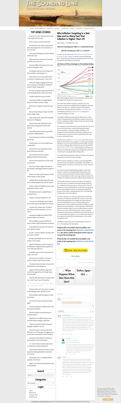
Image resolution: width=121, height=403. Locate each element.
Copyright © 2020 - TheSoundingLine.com (41, 401)
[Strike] (68, 302)
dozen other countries (68, 148)
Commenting (65, 28)
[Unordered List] (72, 302)
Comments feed (33, 395)
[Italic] (65, 302)
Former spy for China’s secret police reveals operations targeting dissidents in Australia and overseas (40, 352)
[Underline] (66, 302)
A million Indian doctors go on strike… (40, 96)
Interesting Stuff (89, 28)
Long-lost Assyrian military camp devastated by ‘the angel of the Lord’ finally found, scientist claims (39, 272)
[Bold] (63, 302)
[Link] (77, 302)
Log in (31, 391)
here (78, 47)
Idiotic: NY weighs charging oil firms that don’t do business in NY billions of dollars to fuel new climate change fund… (40, 85)
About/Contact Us (40, 28)
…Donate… (57, 28)
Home (32, 28)
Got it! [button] (108, 399)
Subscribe (50, 28)
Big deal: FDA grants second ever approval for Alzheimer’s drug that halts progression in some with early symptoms (40, 246)
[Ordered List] (70, 302)
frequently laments (75, 112)
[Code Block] (75, 302)
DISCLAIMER (79, 28)
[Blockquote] (73, 302)
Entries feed (32, 393)
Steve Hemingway (66, 315)
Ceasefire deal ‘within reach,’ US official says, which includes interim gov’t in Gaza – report (39, 209)
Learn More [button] (107, 396)
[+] (80, 302)
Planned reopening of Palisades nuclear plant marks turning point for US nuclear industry (39, 125)
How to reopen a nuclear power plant (39, 42)
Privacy (72, 28)
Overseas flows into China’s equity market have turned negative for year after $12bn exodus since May (40, 48)
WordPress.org (33, 397)
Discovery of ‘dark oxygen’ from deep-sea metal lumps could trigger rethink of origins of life (40, 168)
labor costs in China (76, 140)
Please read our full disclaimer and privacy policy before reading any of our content (70, 401)
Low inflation (85, 109)
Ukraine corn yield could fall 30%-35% (40, 198)
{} (78, 302)
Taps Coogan (91, 262)
